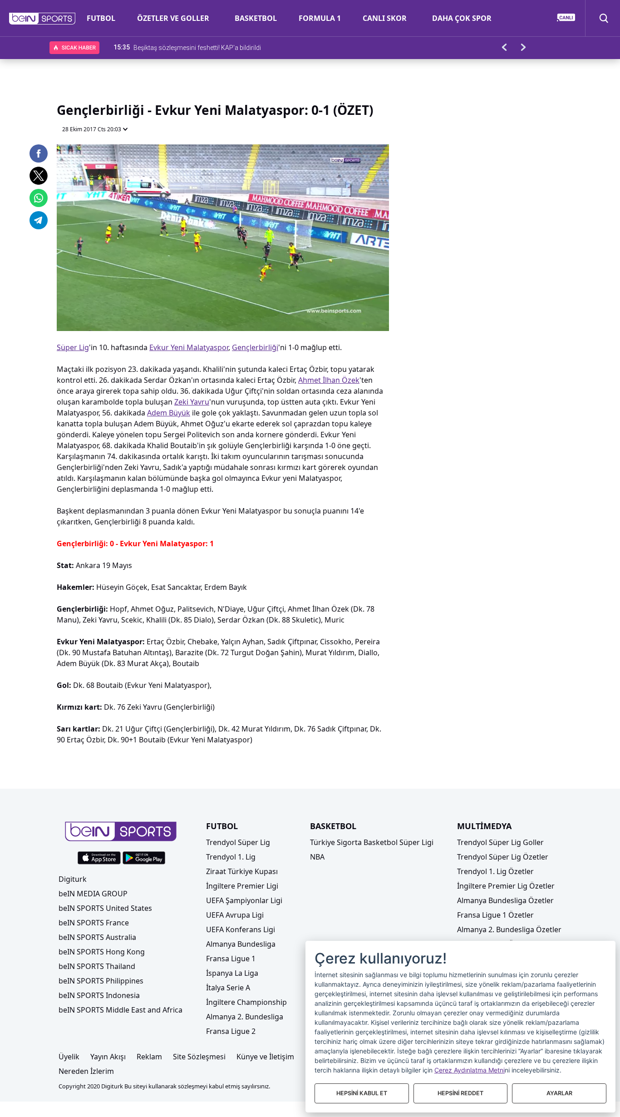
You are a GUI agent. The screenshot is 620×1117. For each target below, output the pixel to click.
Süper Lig (73, 347)
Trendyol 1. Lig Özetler (495, 871)
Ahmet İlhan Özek (328, 380)
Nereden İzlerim (86, 1071)
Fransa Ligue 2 (231, 1031)
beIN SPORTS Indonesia (99, 995)
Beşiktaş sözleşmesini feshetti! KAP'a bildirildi (197, 47)
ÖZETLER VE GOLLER (173, 18)
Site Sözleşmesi (199, 1057)
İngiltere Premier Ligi (242, 886)
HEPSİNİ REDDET (460, 1093)
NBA (317, 857)
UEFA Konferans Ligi (240, 929)
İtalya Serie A (228, 988)
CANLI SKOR (385, 18)
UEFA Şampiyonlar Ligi (244, 900)
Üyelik (69, 1057)
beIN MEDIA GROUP (93, 894)
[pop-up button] (360, 316)
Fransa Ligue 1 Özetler (495, 915)
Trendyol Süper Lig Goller (500, 842)
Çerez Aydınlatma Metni (469, 1070)
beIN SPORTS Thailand (97, 966)
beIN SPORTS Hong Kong (102, 952)
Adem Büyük (168, 413)
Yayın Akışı (108, 1057)
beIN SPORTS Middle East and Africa (120, 1010)
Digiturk (73, 879)
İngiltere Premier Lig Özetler (506, 886)
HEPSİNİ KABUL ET (361, 1093)
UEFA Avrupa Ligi (235, 915)
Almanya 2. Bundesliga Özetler (509, 929)
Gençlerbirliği (255, 347)
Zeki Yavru (191, 402)
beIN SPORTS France (94, 923)
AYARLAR (559, 1093)
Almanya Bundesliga (241, 944)
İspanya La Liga (232, 973)
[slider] (223, 302)
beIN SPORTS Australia (97, 937)
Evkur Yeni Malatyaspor (188, 347)
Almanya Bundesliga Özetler (505, 900)
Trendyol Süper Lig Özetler (502, 857)
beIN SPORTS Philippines (101, 981)
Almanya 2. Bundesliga (244, 1017)
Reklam (149, 1057)
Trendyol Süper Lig (238, 842)
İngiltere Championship (246, 1002)
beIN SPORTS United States (105, 908)
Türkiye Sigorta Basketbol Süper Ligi (371, 842)
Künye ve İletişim (265, 1057)
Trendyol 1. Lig (231, 857)
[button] (42, 19)
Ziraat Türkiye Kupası (242, 871)
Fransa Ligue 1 (231, 959)
